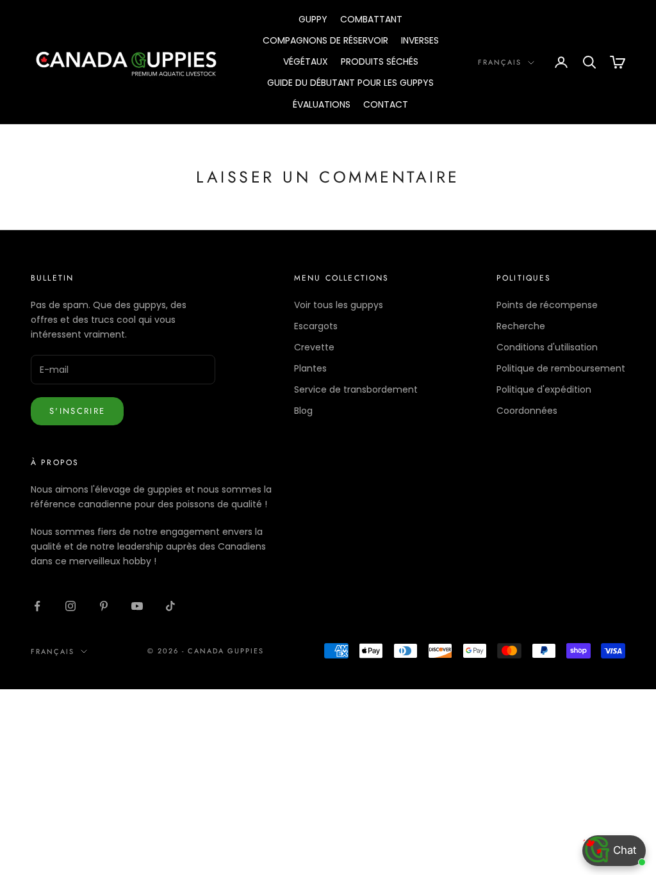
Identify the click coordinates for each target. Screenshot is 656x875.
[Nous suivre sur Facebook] (37, 606)
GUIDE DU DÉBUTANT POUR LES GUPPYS (350, 82)
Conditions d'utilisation (547, 347)
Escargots (316, 326)
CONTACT (385, 104)
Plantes (310, 368)
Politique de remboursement (560, 368)
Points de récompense (547, 304)
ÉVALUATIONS (321, 104)
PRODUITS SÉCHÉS (379, 61)
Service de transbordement (356, 389)
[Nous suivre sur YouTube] (137, 606)
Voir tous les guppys (338, 304)
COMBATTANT (371, 19)
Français (499, 62)
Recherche (520, 326)
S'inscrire (77, 411)
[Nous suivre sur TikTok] (170, 606)
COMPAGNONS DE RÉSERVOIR (325, 40)
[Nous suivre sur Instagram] (70, 606)
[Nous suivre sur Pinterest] (103, 606)
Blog (303, 410)
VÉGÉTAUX (305, 61)
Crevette (314, 347)
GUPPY (313, 19)
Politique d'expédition (543, 389)
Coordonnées (526, 410)
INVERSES (420, 40)
